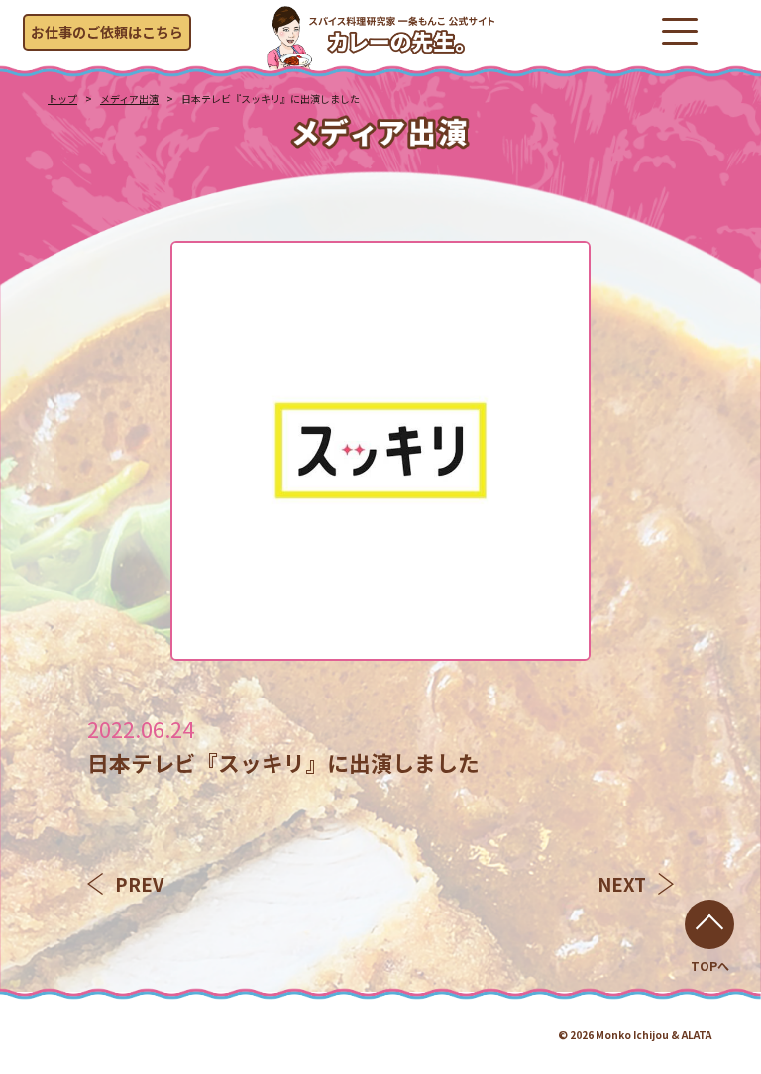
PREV (139, 884)
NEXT (622, 884)
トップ (62, 98)
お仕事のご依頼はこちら (107, 32)
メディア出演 (129, 98)
